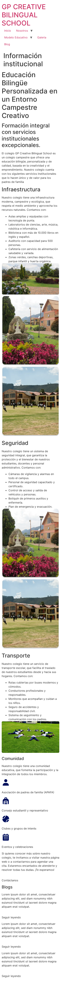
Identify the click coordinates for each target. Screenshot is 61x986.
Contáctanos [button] (10, 880)
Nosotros (22, 30)
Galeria (41, 37)
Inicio (7, 30)
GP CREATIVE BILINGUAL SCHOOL (24, 15)
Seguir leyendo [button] (11, 917)
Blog (7, 44)
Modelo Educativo (16, 37)
